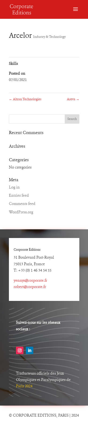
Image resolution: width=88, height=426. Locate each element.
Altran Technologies (25, 99)
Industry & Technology (49, 36)
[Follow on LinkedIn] (29, 350)
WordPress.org (21, 212)
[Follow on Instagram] (19, 350)
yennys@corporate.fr (30, 281)
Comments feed (22, 204)
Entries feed (19, 196)
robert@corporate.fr (30, 287)
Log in (14, 187)
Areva (73, 99)
